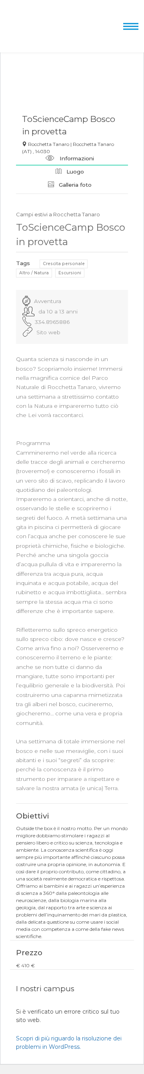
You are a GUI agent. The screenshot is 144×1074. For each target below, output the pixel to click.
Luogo (74, 171)
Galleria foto (74, 185)
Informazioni (76, 158)
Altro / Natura (34, 272)
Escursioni (69, 272)
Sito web (48, 332)
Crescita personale (64, 263)
